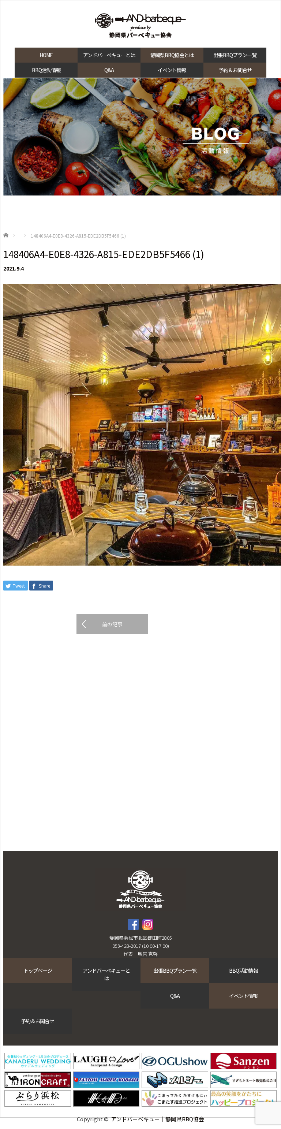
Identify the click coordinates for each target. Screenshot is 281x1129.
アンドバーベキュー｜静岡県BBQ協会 (157, 1119)
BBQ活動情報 (46, 70)
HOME (46, 55)
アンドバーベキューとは (109, 55)
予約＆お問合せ (235, 70)
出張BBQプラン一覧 (234, 55)
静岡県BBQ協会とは (172, 55)
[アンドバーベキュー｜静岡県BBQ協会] (140, 26)
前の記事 (112, 624)
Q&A (109, 70)
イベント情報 (172, 70)
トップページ (37, 970)
